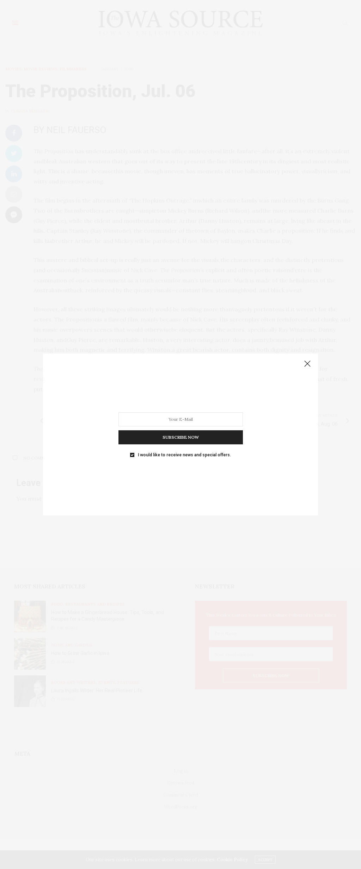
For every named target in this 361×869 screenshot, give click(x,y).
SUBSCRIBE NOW (181, 437)
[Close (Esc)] (307, 364)
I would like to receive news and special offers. (184, 455)
